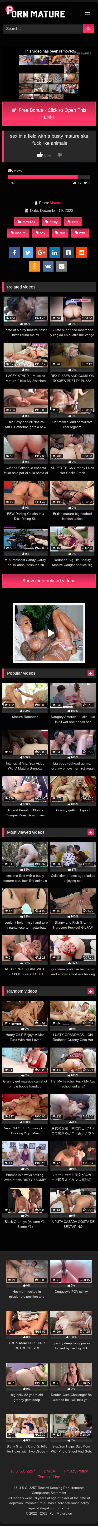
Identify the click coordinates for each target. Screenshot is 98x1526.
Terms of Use (49, 1477)
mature (20, 233)
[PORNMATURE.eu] (40, 12)
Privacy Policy (76, 1471)
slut (62, 233)
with (82, 233)
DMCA (49, 1471)
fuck (75, 222)
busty (53, 222)
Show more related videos (49, 580)
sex (42, 233)
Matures (56, 203)
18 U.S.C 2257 (22, 1471)
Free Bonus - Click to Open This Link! (51, 113)
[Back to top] (83, 1511)
